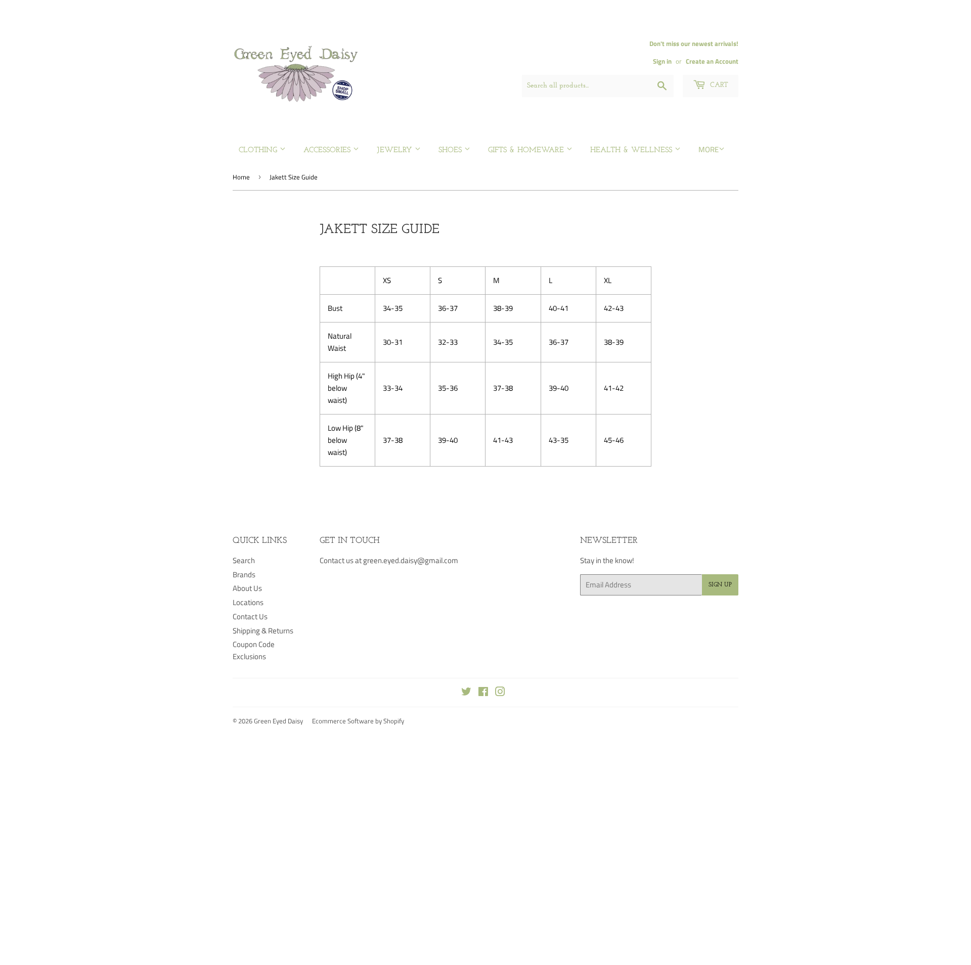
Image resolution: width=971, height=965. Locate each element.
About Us (247, 588)
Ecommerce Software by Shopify (358, 721)
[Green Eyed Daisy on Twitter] (466, 693)
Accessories (328, 150)
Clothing (259, 150)
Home (241, 177)
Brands (244, 574)
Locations (248, 602)
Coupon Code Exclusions (254, 650)
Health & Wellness (632, 150)
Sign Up (720, 585)
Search (244, 560)
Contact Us (250, 616)
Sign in (662, 61)
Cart (718, 85)
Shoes (451, 150)
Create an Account (712, 61)
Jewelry (396, 150)
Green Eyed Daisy (278, 721)
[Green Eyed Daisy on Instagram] (500, 693)
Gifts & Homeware (527, 150)
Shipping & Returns (263, 630)
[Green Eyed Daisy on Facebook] (483, 693)
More (708, 149)
